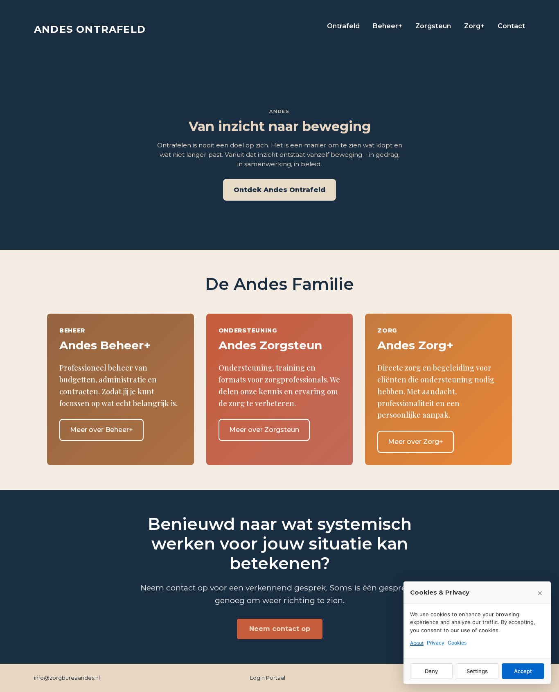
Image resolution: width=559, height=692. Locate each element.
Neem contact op (279, 629)
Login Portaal (267, 677)
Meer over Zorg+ (415, 442)
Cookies (457, 643)
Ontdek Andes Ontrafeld (279, 190)
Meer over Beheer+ (101, 430)
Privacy (435, 643)
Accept (523, 671)
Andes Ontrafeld (90, 29)
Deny (431, 671)
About (417, 643)
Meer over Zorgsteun (264, 430)
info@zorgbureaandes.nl (67, 677)
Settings (477, 671)
